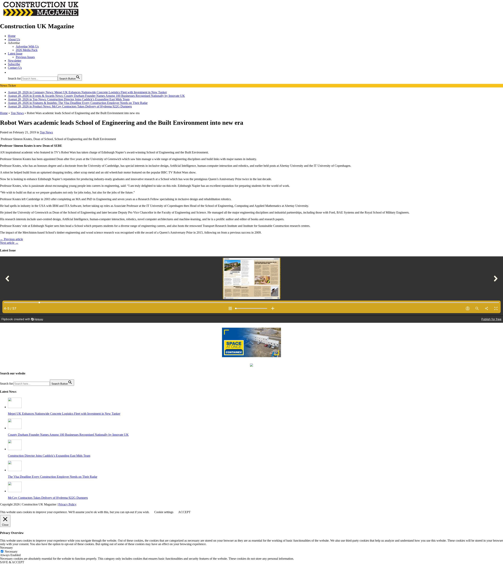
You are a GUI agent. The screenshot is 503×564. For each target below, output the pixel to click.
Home (12, 36)
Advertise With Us (27, 46)
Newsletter (14, 60)
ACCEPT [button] (184, 512)
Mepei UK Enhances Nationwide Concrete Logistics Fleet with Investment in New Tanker (64, 413)
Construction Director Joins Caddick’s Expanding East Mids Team (49, 455)
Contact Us (15, 67)
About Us (14, 39)
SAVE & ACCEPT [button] (12, 562)
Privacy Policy (67, 504)
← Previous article (11, 239)
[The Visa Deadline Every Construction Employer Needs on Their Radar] (15, 470)
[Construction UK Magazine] (41, 16)
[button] (10, 72)
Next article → (9, 242)
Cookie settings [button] (163, 512)
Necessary (11, 551)
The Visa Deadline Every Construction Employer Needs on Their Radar (52, 476)
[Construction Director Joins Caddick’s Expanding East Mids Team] (15, 449)
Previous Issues (25, 57)
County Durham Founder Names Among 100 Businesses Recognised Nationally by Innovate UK (68, 434)
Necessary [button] (6, 547)
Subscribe (14, 64)
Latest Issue (15, 53)
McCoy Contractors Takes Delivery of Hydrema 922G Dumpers (48, 497)
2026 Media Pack (27, 50)
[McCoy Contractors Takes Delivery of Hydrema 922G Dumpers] (15, 491)
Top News (46, 132)
